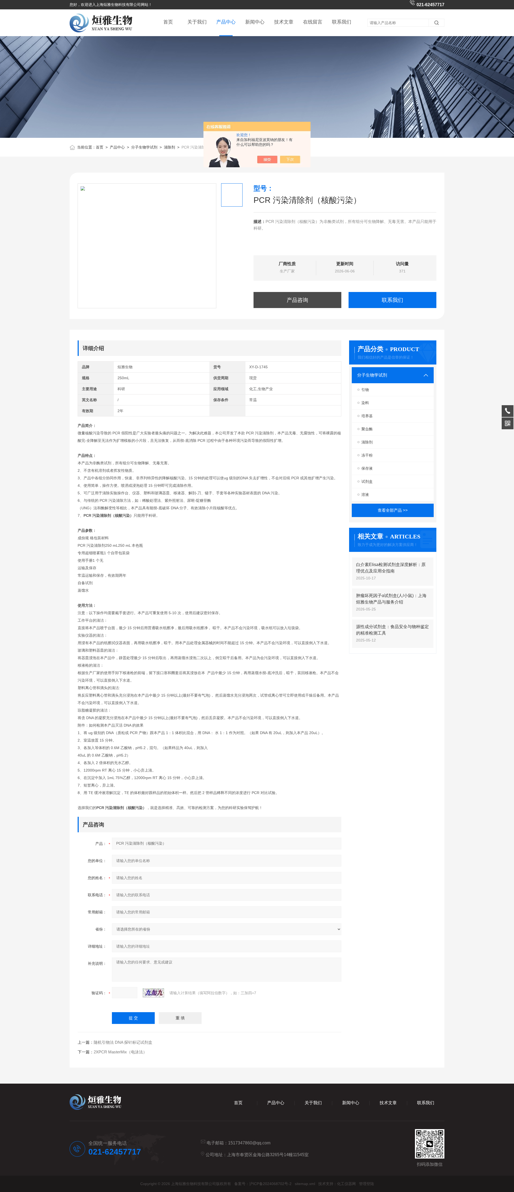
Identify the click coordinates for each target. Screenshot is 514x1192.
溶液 (365, 494)
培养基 (367, 416)
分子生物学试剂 (144, 147)
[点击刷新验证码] (153, 992)
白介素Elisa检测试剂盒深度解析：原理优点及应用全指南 (391, 567)
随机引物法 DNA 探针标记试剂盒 (123, 1042)
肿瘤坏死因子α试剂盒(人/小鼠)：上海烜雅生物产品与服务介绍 (391, 598)
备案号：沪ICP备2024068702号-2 (263, 1184)
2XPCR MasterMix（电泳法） (120, 1052)
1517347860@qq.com (249, 1143)
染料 (365, 403)
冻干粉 (367, 455)
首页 (168, 22)
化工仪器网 (346, 1184)
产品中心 (226, 22)
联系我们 (341, 22)
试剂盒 (367, 481)
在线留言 (312, 22)
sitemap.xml (305, 1184)
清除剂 (169, 147)
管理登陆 (366, 1184)
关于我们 (197, 22)
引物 (365, 390)
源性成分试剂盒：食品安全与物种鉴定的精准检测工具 (392, 629)
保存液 (367, 468)
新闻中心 (254, 22)
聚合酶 (367, 429)
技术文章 (283, 22)
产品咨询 (297, 300)
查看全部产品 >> (393, 510)
